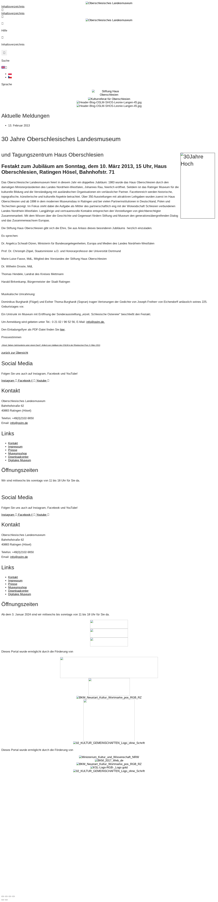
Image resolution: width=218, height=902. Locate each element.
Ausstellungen (12, 789)
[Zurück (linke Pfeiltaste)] (2, 899)
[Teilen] (10, 896)
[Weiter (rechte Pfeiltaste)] (6, 899)
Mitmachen (11, 831)
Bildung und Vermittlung (17, 806)
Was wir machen (13, 860)
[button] (4, 52)
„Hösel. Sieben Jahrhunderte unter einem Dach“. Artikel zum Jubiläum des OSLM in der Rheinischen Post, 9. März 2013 (50, 345)
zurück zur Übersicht (14, 352)
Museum (9, 780)
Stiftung (9, 852)
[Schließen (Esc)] (13, 896)
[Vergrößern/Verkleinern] (2, 896)
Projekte (9, 889)
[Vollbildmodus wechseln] (6, 896)
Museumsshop (13, 823)
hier (62, 329)
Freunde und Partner (16, 869)
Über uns (10, 840)
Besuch (9, 814)
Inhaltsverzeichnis (13, 6)
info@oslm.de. (95, 322)
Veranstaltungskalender (17, 797)
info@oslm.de (19, 423)
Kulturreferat (11, 881)
